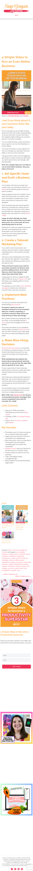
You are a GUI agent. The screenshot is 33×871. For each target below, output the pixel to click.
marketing (5, 560)
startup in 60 (25, 566)
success (10, 568)
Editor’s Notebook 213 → (23, 576)
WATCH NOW (17, 666)
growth (18, 558)
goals (13, 558)
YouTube (17, 420)
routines (4, 566)
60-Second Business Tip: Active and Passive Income (8, 540)
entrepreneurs (6, 558)
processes (19, 562)
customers (5, 556)
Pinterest (11, 422)
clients (16, 554)
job (27, 558)
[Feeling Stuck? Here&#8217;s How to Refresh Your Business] (8, 514)
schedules (11, 566)
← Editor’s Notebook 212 (10, 574)
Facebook (24, 420)
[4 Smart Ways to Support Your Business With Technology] (22, 514)
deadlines (13, 556)
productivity (27, 562)
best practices (15, 304)
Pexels (26, 116)
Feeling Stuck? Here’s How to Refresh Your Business (8, 525)
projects (25, 564)
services (18, 566)
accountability (20, 552)
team (21, 568)
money (11, 560)
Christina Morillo (14, 116)
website (13, 570)
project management (15, 564)
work (18, 570)
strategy (4, 568)
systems (16, 568)
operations (5, 562)
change (10, 554)
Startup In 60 (22, 279)
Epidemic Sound (10, 448)
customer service (24, 554)
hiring (23, 558)
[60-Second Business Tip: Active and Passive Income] (8, 535)
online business (19, 560)
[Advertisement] (16, 35)
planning (12, 562)
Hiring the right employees (10, 348)
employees (20, 556)
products (5, 564)
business (4, 554)
